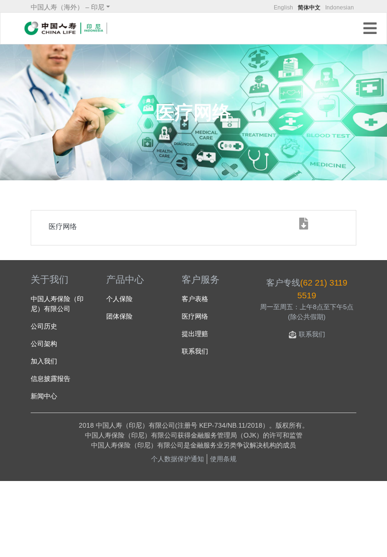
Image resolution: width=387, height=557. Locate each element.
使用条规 (223, 459)
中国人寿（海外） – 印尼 (67, 7)
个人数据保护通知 (177, 459)
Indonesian (339, 7)
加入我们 (44, 361)
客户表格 (195, 299)
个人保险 (119, 299)
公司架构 (44, 343)
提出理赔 (195, 334)
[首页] (66, 28)
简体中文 (309, 7)
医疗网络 (195, 316)
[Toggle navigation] (372, 29)
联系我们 (195, 351)
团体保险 (119, 316)
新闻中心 (44, 396)
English (283, 7)
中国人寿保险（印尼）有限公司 (57, 303)
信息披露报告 (50, 378)
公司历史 (44, 326)
